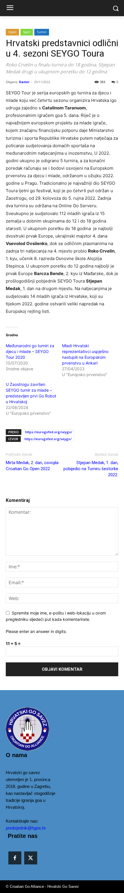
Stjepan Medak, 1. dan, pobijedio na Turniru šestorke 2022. (90, 468)
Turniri (41, 32)
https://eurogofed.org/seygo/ (48, 432)
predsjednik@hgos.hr (26, 827)
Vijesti (12, 32)
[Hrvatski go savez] (20, 729)
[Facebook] (14, 857)
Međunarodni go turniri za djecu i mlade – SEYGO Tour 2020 (30, 351)
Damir (24, 82)
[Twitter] (30, 857)
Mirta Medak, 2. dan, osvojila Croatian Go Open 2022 (32, 465)
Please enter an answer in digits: (36, 631)
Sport (26, 32)
